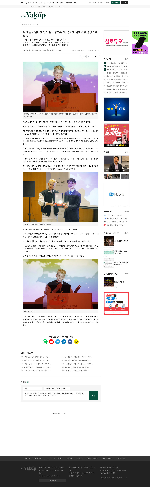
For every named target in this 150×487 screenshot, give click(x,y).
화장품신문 (101, 2)
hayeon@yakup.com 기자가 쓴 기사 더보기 (47, 50)
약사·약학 (55, 2)
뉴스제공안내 (38, 458)
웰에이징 (69, 2)
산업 (41, 2)
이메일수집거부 (120, 458)
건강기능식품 (52, 7)
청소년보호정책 (107, 458)
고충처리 (59, 458)
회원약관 (69, 458)
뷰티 (44, 7)
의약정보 (107, 2)
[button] (114, 287)
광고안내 (49, 458)
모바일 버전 (52, 481)
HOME (25, 24)
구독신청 (124, 2)
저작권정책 (79, 458)
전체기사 (31, 2)
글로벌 (62, 2)
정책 (36, 2)
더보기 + (126, 59)
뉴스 (31, 24)
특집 (75, 2)
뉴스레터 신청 (115, 2)
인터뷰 (36, 24)
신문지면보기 (92, 2)
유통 (39, 7)
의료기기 (61, 7)
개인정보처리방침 (92, 458)
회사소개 (27, 458)
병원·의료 (47, 2)
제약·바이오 (31, 7)
